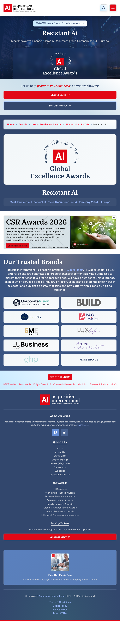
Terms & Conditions (60, 602)
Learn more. (83, 424)
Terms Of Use (60, 613)
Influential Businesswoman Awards (60, 515)
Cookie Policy (60, 605)
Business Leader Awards (60, 500)
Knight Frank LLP (29, 384)
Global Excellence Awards (46, 124)
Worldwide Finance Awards (60, 492)
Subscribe (60, 470)
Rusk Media (12, 384)
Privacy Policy (60, 609)
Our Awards (60, 467)
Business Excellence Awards (60, 496)
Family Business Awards (60, 504)
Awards (23, 124)
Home (10, 124)
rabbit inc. (69, 384)
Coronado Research (50, 384)
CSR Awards (60, 489)
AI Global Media (73, 270)
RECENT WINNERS (60, 377)
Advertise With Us (60, 474)
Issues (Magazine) (60, 463)
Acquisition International (52, 596)
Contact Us (60, 455)
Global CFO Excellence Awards (60, 507)
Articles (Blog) (60, 459)
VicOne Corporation (108, 384)
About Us (60, 452)
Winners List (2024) (77, 124)
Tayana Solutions (86, 384)
